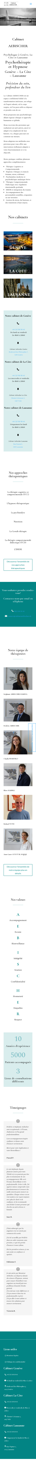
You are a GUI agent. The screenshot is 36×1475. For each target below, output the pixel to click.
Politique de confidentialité (16, 1362)
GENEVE (18, 248)
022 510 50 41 (19, 611)
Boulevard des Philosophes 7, (18, 352)
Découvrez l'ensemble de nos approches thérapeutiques (18, 564)
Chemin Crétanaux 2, (18, 398)
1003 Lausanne (18, 447)
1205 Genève (18, 355)
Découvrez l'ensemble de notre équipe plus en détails (18, 870)
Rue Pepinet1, (18, 444)
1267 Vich (18, 401)
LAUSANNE (18, 295)
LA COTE (18, 271)
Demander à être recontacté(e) (32, 737)
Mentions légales (12, 1355)
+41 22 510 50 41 (18, 329)
